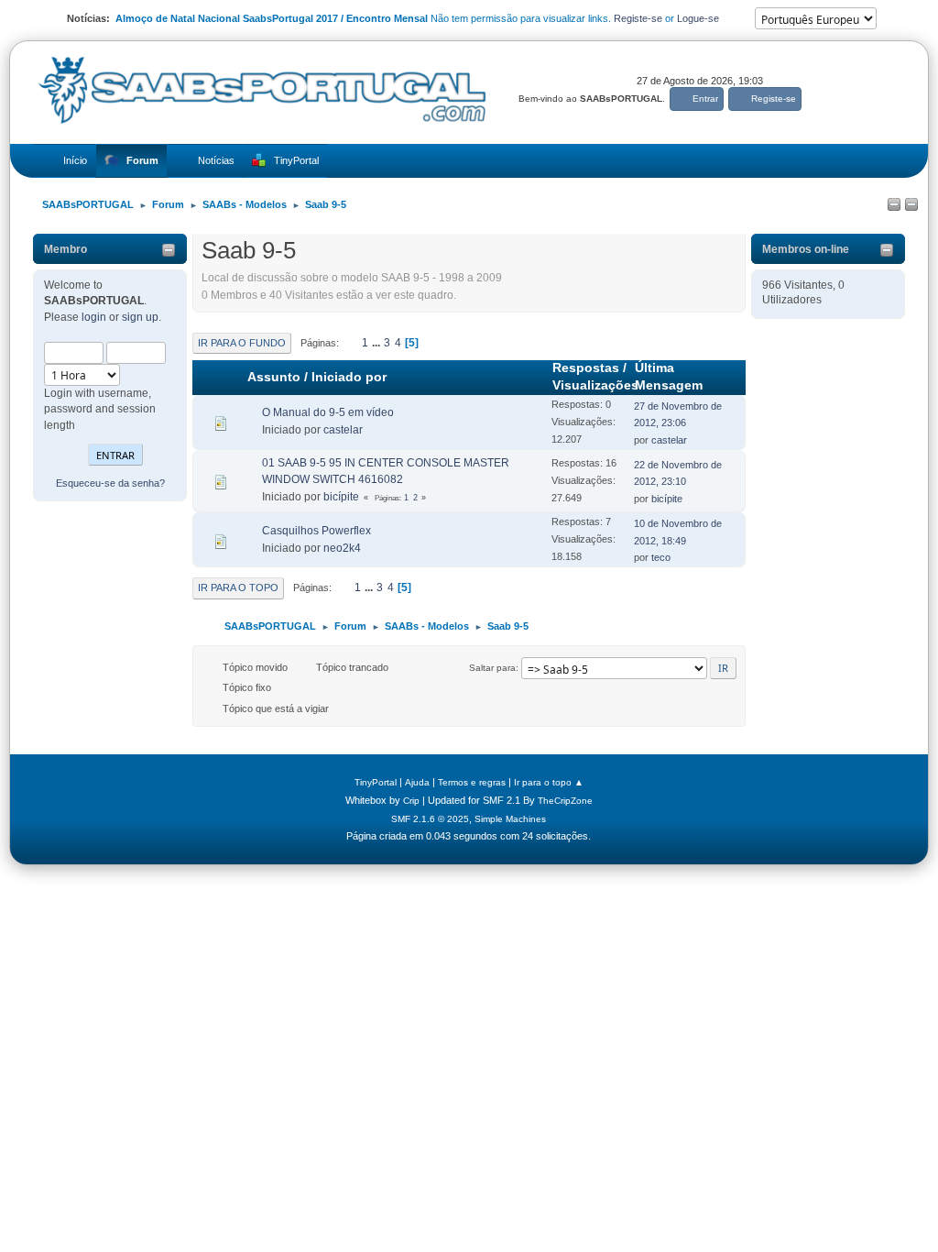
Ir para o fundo (242, 342)
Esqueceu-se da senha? (110, 483)
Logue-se (698, 18)
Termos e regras (472, 782)
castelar (343, 429)
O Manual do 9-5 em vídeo (328, 412)
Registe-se (638, 18)
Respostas (585, 368)
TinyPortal (375, 782)
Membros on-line (805, 249)
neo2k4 (342, 548)
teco (661, 557)
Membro (65, 249)
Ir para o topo (238, 587)
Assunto (273, 377)
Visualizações (595, 385)
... (377, 342)
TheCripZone (565, 801)
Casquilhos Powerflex (316, 530)
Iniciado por (349, 377)
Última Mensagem (669, 376)
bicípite (341, 496)
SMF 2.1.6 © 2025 (430, 819)
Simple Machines (510, 819)
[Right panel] (911, 205)
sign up (140, 317)
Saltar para (492, 668)
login (94, 317)
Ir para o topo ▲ (549, 782)
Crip (411, 801)
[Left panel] (894, 205)
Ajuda (417, 782)
